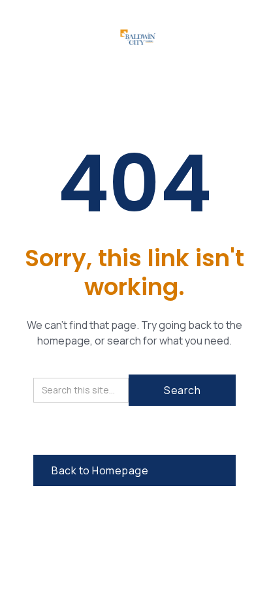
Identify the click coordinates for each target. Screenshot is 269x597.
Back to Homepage (100, 470)
